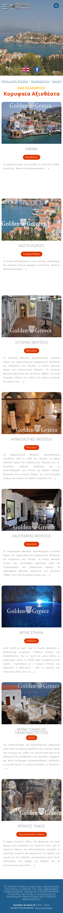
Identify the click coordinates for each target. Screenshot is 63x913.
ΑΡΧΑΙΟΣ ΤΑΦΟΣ (31, 826)
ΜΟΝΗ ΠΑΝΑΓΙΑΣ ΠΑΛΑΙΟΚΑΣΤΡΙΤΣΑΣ (31, 731)
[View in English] (25, 69)
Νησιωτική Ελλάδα (15, 81)
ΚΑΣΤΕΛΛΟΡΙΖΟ (31, 246)
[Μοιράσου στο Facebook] (37, 69)
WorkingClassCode (43, 908)
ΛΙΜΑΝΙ (31, 149)
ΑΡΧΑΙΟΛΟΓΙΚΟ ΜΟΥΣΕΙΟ (31, 440)
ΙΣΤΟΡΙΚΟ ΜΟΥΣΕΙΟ (31, 343)
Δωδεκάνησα (40, 81)
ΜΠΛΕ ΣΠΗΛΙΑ (31, 633)
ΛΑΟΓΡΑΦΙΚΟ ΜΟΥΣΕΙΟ (31, 536)
